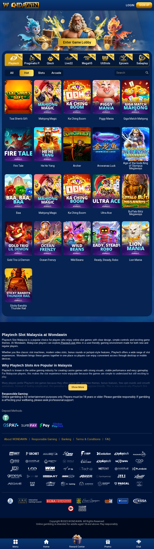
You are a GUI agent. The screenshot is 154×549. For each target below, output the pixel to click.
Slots (41, 73)
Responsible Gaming (44, 439)
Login (130, 5)
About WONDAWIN (15, 439)
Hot (26, 73)
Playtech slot (68, 342)
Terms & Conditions (88, 439)
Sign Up (144, 5)
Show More (78, 387)
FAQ (107, 439)
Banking (66, 439)
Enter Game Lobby (77, 42)
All (12, 73)
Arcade (56, 73)
